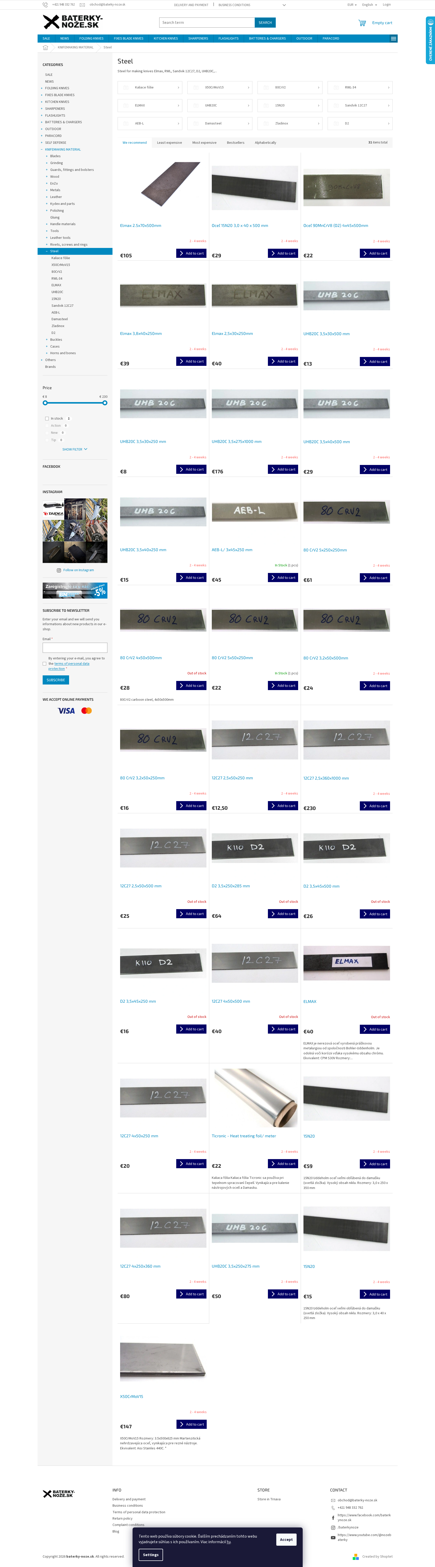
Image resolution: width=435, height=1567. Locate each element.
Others (50, 360)
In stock (60, 418)
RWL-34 (57, 278)
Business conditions (234, 5)
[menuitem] (46, 38)
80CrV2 (57, 271)
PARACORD (53, 135)
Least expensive (169, 142)
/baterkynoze (348, 1527)
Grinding (56, 163)
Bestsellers (236, 142)
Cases (55, 346)
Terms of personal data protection (138, 1512)
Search (265, 22)
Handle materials (63, 224)
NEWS (49, 81)
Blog (115, 1531)
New (57, 432)
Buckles (56, 339)
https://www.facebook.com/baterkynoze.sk (364, 1518)
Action (59, 425)
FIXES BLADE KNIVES (60, 95)
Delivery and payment (191, 5)
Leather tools (60, 237)
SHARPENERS (55, 108)
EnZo (54, 183)
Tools (54, 230)
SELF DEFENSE (55, 142)
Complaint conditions (128, 1524)
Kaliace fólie (61, 258)
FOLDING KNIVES (57, 88)
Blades (55, 156)
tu (229, 1542)
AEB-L (56, 312)
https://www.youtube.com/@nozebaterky (364, 1537)
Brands (50, 366)
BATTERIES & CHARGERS (63, 122)
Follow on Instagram (78, 570)
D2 (53, 332)
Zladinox (58, 326)
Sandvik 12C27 (62, 305)
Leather (56, 197)
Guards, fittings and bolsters (72, 169)
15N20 (56, 298)
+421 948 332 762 (350, 1507)
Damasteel (60, 319)
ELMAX (56, 285)
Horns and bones (63, 353)
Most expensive (204, 142)
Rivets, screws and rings (69, 244)
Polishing (57, 210)
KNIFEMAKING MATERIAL (63, 149)
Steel (54, 251)
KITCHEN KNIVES (57, 101)
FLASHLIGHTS (55, 115)
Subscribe (56, 680)
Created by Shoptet (377, 1556)
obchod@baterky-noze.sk (357, 1500)
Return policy (122, 1518)
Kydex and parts (62, 203)
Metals (55, 190)
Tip (56, 440)
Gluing (55, 217)
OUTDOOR (53, 129)
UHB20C (57, 292)
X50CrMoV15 (61, 264)
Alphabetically (265, 142)
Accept (286, 1539)
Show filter (72, 449)
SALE (49, 74)
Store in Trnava (269, 1499)
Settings (151, 1555)
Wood (54, 176)
